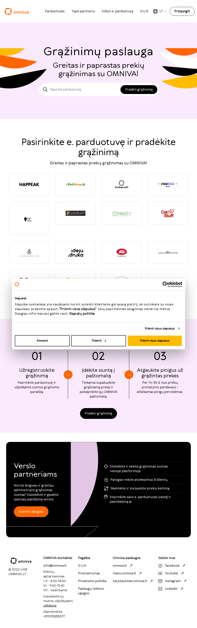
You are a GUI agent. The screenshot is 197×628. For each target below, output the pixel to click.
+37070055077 (54, 616)
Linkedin (171, 589)
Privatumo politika (92, 581)
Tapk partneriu (83, 11)
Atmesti (42, 341)
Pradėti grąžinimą (98, 413)
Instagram (173, 581)
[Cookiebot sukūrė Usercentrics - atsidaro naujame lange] (165, 284)
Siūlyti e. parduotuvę (117, 11)
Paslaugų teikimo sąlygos (91, 591)
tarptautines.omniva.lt (130, 581)
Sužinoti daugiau (31, 512)
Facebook (172, 566)
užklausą (49, 606)
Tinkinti (96, 341)
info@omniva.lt (55, 566)
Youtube (171, 573)
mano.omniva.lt (124, 573)
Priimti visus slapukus (160, 328)
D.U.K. (144, 11)
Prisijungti (182, 11)
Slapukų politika (82, 314)
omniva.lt (120, 566)
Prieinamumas (89, 573)
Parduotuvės (55, 11)
